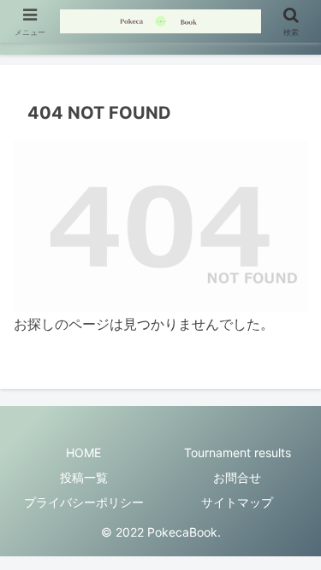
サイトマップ (237, 502)
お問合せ (237, 477)
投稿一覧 (84, 477)
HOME (83, 452)
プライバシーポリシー (84, 502)
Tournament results (237, 452)
